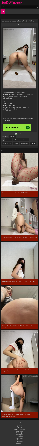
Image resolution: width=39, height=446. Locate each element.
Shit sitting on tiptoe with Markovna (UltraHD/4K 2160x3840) (16, 371)
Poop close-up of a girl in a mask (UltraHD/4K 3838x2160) (19, 237)
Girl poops (25, 140)
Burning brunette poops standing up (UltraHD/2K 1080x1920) (17, 326)
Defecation (16, 140)
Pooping (16, 143)
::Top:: (19, 422)
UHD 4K (33, 143)
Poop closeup (7, 143)
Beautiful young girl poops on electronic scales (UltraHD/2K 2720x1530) (16, 415)
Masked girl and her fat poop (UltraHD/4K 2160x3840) (18, 281)
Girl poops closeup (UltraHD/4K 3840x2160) (15, 193)
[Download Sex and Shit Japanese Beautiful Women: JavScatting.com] (12, 2)
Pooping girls (24, 143)
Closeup (8, 140)
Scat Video (13, 136)
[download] (17, 127)
